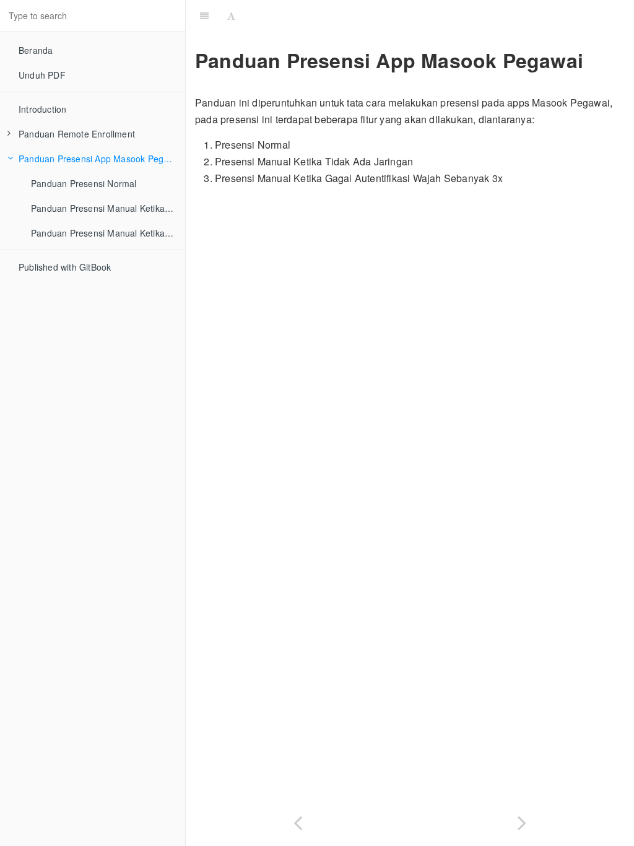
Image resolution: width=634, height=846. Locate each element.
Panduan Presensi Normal (84, 183)
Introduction (42, 109)
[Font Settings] (231, 15)
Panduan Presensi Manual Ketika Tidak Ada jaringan (108, 208)
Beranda (36, 50)
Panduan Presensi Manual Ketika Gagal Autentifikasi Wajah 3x (108, 233)
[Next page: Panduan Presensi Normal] (522, 820)
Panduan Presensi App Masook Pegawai (100, 158)
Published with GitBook (65, 267)
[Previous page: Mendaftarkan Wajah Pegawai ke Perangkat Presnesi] (298, 820)
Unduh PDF (42, 75)
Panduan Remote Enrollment (77, 134)
